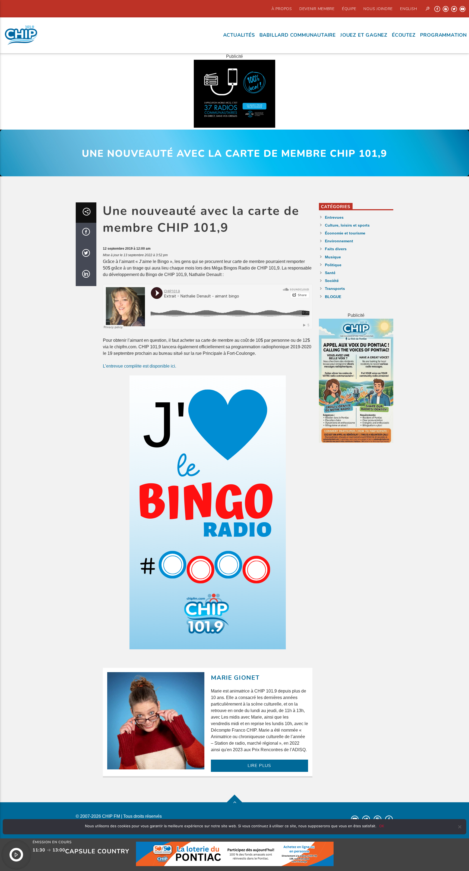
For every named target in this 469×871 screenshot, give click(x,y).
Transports (335, 288)
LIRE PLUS (259, 766)
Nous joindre (378, 8)
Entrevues (334, 217)
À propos (281, 8)
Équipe (349, 8)
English (408, 8)
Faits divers (336, 249)
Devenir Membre (317, 8)
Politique (333, 265)
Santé (330, 273)
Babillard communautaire (297, 35)
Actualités (239, 35)
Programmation (443, 35)
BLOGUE (333, 296)
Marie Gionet (235, 677)
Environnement (339, 241)
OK (381, 826)
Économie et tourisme (345, 233)
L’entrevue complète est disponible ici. (139, 366)
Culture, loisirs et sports (347, 225)
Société (332, 280)
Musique (333, 257)
